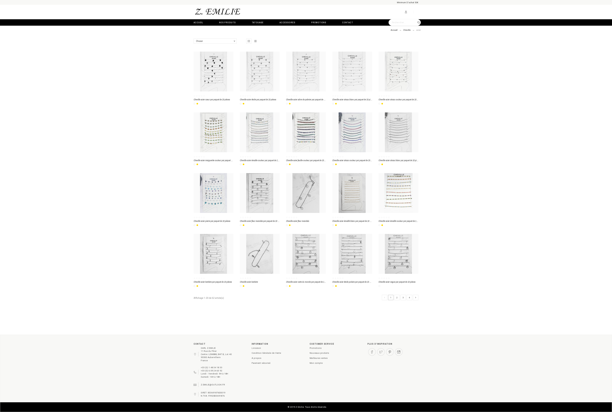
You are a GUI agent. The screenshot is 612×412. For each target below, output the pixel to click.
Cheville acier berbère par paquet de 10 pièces (213, 281)
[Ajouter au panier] (218, 71)
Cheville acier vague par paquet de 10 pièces (397, 281)
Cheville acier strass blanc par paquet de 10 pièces (353, 99)
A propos (256, 358)
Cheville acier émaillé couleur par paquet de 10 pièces (401, 221)
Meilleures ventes (319, 358)
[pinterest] (390, 352)
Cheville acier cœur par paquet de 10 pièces (212, 99)
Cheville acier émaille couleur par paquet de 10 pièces (262, 160)
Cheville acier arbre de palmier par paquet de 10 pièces (309, 99)
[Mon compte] (406, 12)
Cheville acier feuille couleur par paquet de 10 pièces (308, 160)
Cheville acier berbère (249, 281)
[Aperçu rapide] (209, 71)
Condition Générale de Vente (266, 353)
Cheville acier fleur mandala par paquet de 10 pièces (261, 221)
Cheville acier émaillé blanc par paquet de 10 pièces (353, 221)
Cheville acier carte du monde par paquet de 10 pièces (308, 281)
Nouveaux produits (319, 353)
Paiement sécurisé (261, 363)
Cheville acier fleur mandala (297, 221)
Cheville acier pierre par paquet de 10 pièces (212, 221)
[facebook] (372, 352)
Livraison (256, 348)
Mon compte (316, 363)
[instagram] (399, 352)
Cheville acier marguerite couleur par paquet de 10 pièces (217, 160)
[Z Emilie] (217, 12)
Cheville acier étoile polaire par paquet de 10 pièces (353, 281)
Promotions (316, 348)
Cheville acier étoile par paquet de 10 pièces (258, 99)
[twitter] (381, 352)
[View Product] (311, 132)
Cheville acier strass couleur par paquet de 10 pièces (400, 99)
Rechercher (417, 22)
